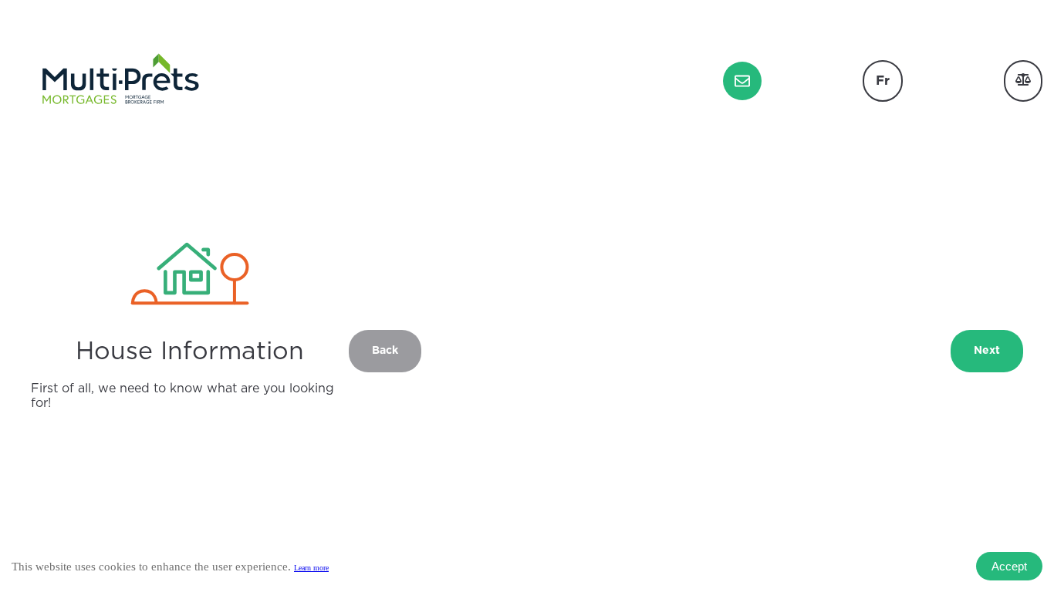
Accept (1009, 566)
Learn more (311, 567)
